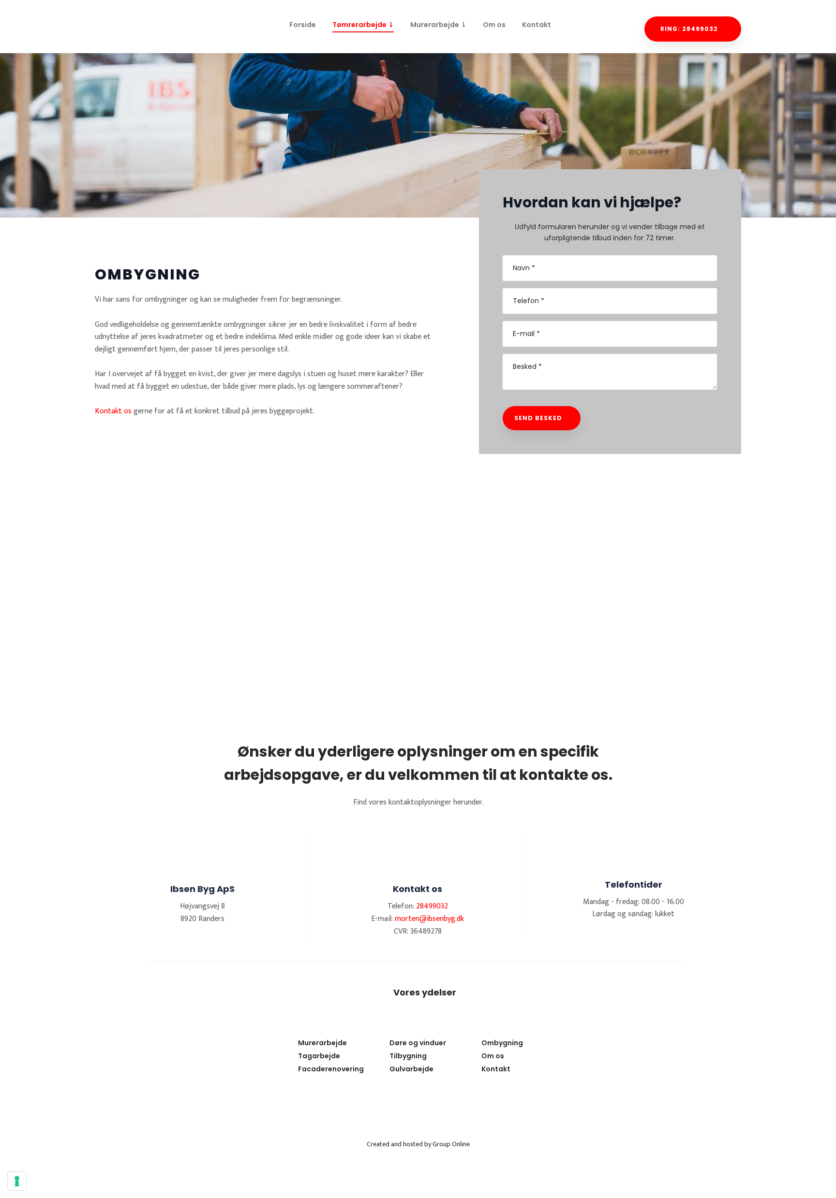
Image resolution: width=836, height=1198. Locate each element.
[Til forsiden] (143, 23)
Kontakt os (113, 411)
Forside (302, 24)
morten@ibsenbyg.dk (429, 918)
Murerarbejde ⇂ (438, 24)
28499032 (432, 906)
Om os (494, 24)
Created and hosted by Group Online (418, 1144)
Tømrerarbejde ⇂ (363, 24)
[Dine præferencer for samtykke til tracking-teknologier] (17, 1181)
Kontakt (536, 24)
